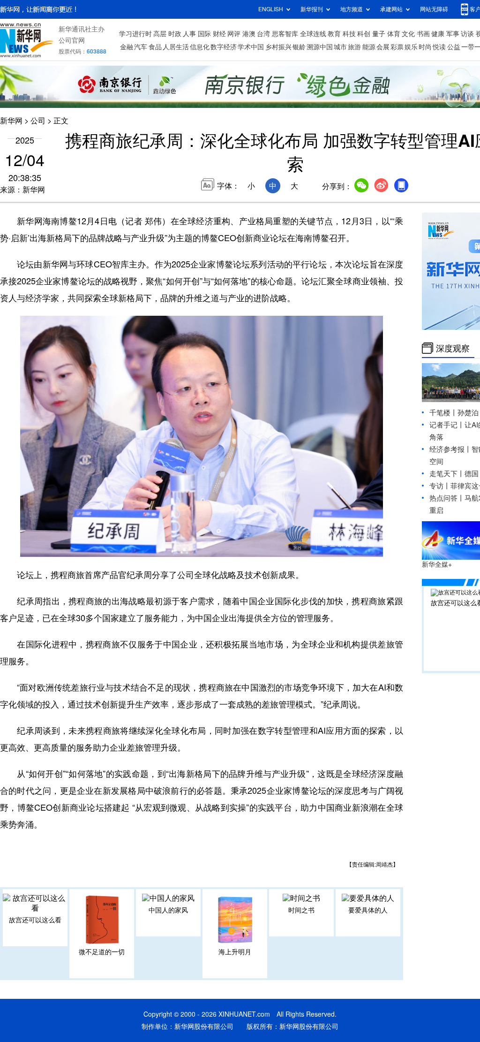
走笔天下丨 (447, 473)
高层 (159, 33)
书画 (423, 33)
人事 (189, 33)
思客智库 (285, 33)
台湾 (263, 33)
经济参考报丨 (450, 449)
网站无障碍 (434, 9)
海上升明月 (234, 952)
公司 (37, 120)
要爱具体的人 (368, 910)
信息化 (200, 47)
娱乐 (411, 47)
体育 (393, 33)
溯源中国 (320, 47)
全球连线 (313, 33)
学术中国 (251, 47)
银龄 (299, 47)
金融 (126, 47)
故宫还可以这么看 (35, 920)
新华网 (11, 120)
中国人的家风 (168, 910)
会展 (383, 47)
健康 (437, 33)
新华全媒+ (437, 564)
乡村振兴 (278, 47)
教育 (334, 33)
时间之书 (301, 910)
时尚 (425, 47)
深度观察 (453, 348)
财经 (219, 33)
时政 (174, 33)
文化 (408, 33)
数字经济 (223, 47)
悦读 (439, 47)
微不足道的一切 (102, 952)
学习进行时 (135, 33)
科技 (349, 33)
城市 (340, 47)
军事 (452, 33)
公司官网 (72, 40)
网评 (233, 33)
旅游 (354, 47)
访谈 (467, 33)
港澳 (248, 33)
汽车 (140, 47)
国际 (204, 33)
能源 (368, 47)
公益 (453, 47)
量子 (378, 33)
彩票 (397, 47)
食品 (155, 47)
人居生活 (176, 47)
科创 (363, 33)
